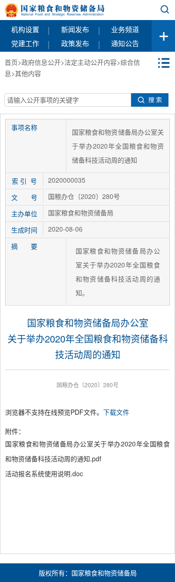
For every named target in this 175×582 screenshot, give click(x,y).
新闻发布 (75, 29)
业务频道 (125, 29)
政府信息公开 (41, 62)
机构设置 (25, 29)
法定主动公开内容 (90, 62)
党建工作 (25, 43)
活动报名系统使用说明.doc (44, 473)
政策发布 (75, 43)
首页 (11, 62)
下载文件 (116, 412)
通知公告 (125, 43)
